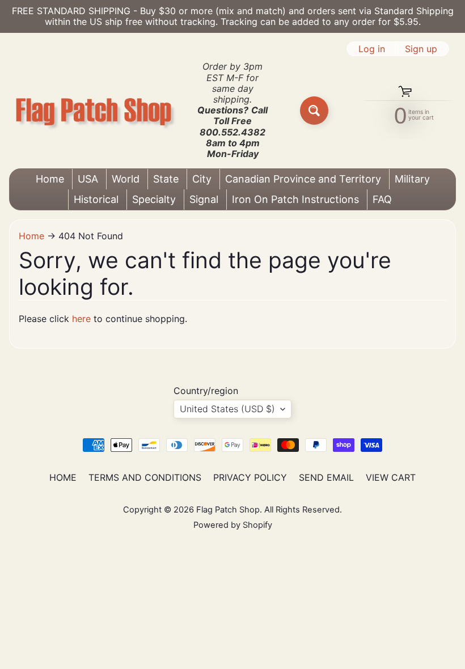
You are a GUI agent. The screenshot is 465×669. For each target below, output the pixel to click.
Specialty (154, 199)
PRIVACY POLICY (250, 477)
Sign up (421, 48)
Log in (371, 48)
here (81, 318)
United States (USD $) (227, 408)
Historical (96, 199)
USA (88, 179)
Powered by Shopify (232, 525)
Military (412, 179)
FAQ (382, 199)
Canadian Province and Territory (303, 179)
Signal (203, 199)
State (166, 179)
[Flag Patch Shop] (94, 110)
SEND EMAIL (326, 477)
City (202, 179)
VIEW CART (391, 477)
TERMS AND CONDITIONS (144, 477)
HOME (63, 477)
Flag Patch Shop (228, 510)
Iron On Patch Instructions (295, 199)
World (126, 179)
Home (50, 179)
